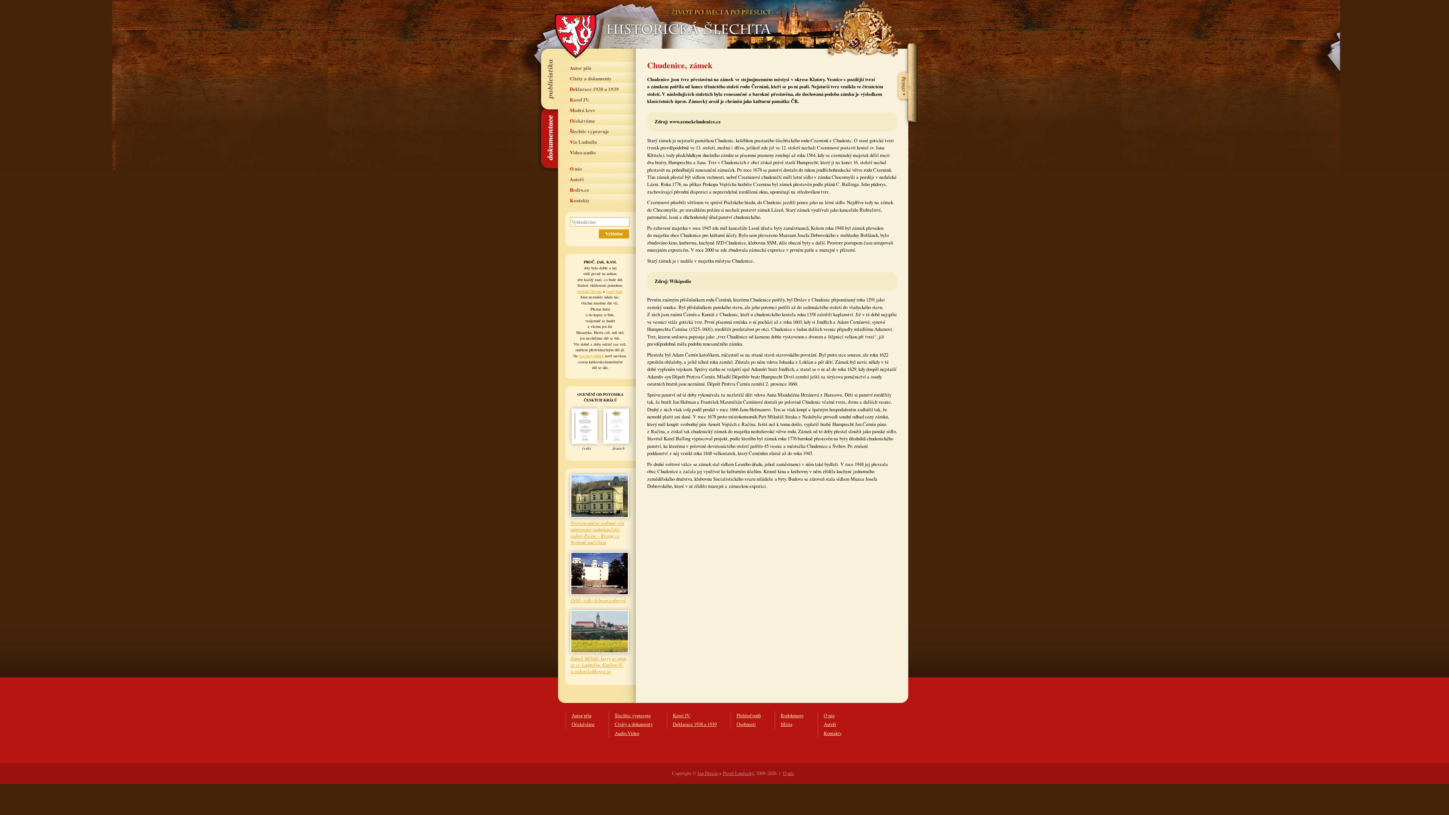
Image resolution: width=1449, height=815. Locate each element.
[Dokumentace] (549, 138)
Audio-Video (627, 733)
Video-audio (583, 152)
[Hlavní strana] (687, 19)
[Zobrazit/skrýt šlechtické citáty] (904, 67)
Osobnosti (746, 724)
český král (614, 291)
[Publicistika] (549, 79)
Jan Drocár (707, 773)
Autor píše (581, 67)
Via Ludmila (583, 141)
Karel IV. (579, 99)
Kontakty (580, 200)
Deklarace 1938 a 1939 (594, 88)
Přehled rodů (749, 715)
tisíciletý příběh (591, 355)
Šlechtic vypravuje (589, 131)
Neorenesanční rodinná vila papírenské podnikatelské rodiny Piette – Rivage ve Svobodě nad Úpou (597, 532)
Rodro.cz (579, 189)
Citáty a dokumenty (591, 78)
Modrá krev (582, 110)
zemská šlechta (589, 291)
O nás (576, 168)
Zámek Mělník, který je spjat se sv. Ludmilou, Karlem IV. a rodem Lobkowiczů (598, 664)
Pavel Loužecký (738, 773)
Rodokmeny (792, 715)
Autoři (577, 179)
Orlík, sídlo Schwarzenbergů (598, 600)
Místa (786, 724)
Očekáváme (582, 120)
